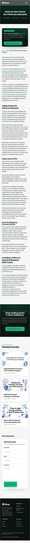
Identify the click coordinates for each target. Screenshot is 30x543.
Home (3, 50)
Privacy (3, 537)
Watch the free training (13, 43)
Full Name (6, 447)
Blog (7, 50)
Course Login (19, 526)
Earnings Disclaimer (14, 537)
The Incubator (19, 512)
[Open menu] (26, 2)
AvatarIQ (18, 506)
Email (5, 456)
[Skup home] (5, 3)
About (3, 521)
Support (4, 526)
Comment (6, 465)
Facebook (18, 521)
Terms (7, 537)
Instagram (18, 524)
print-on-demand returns (12, 295)
